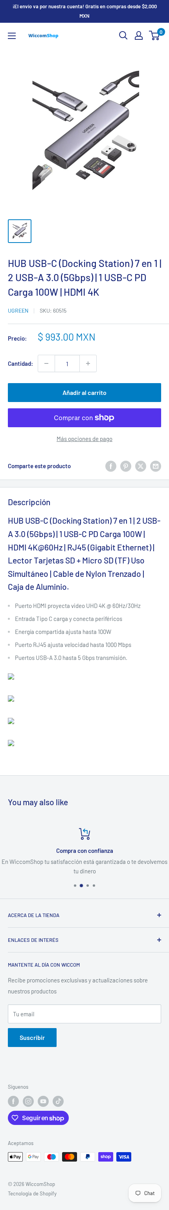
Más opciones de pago (84, 438)
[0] (155, 35)
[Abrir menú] (12, 36)
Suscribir (32, 1037)
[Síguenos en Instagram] (28, 1101)
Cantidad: (20, 363)
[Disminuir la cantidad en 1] (46, 363)
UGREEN (18, 310)
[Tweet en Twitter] (140, 466)
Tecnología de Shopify (32, 1193)
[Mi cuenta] (139, 35)
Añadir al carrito (84, 392)
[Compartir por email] (155, 466)
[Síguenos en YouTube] (43, 1101)
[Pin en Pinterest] (125, 466)
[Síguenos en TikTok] (58, 1101)
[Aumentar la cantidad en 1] (88, 363)
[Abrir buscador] (123, 35)
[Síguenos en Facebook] (13, 1101)
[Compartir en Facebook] (110, 466)
